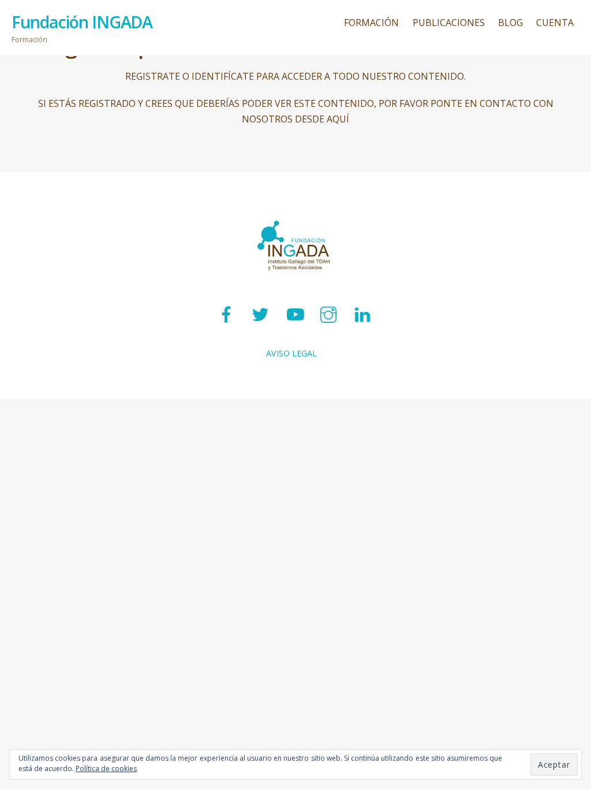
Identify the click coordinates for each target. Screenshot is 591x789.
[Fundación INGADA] (295, 284)
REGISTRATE (152, 76)
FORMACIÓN (371, 22)
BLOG (510, 22)
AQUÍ (338, 119)
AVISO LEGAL (291, 353)
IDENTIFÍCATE (223, 76)
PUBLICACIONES (449, 22)
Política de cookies (106, 768)
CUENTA (555, 22)
